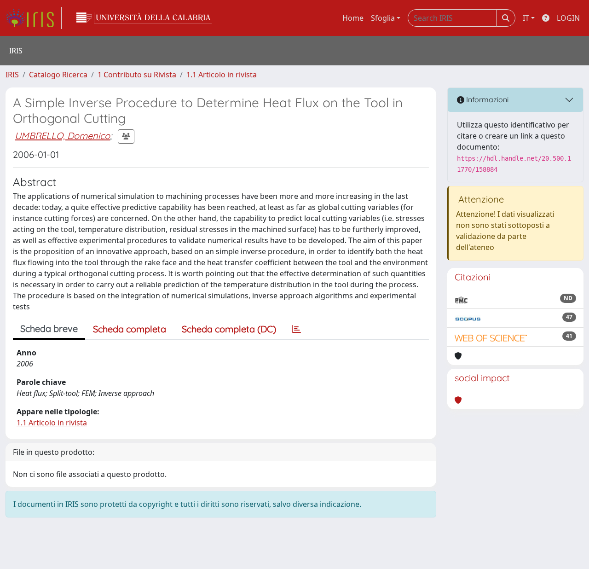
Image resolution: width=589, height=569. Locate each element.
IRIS (12, 75)
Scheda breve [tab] (49, 328)
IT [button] (526, 18)
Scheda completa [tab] (129, 329)
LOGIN (568, 18)
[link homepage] (34, 18)
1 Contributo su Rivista (137, 75)
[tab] (296, 329)
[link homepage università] (144, 18)
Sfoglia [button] (383, 18)
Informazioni (486, 99)
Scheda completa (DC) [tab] (229, 329)
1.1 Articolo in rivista (221, 75)
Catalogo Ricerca (58, 75)
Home (353, 18)
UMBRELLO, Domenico (62, 135)
